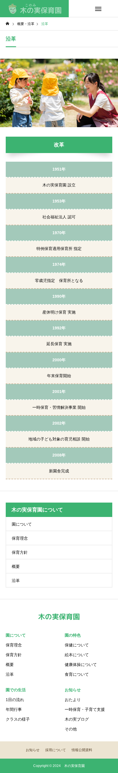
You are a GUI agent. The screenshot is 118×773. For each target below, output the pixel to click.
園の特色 (73, 635)
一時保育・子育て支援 (85, 709)
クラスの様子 (18, 719)
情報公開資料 (82, 750)
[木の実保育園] (34, 8)
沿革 (16, 580)
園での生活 (16, 690)
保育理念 (20, 538)
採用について (55, 750)
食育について (77, 674)
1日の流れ (15, 699)
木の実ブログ (77, 719)
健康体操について (81, 664)
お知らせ (73, 690)
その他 (71, 729)
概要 (16, 566)
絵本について (77, 654)
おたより (73, 699)
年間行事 (14, 709)
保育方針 (20, 552)
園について (22, 524)
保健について (77, 645)
